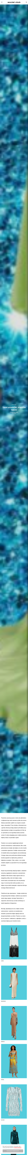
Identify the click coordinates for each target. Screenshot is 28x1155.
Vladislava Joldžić (14, 412)
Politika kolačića (17, 1147)
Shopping (14, 404)
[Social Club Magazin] (14, 2)
